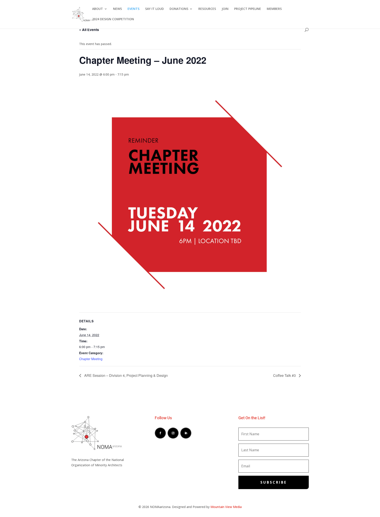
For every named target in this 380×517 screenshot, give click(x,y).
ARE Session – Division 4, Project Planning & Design (125, 375)
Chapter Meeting (90, 359)
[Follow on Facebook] (160, 433)
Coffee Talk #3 (285, 375)
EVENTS (133, 9)
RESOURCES (207, 9)
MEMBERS (274, 9)
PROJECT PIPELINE (247, 9)
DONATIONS (179, 9)
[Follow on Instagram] (173, 433)
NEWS (117, 9)
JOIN (225, 9)
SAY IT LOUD (154, 9)
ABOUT (97, 9)
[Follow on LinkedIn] (185, 433)
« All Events (89, 29)
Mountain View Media (226, 507)
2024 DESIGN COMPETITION (113, 19)
